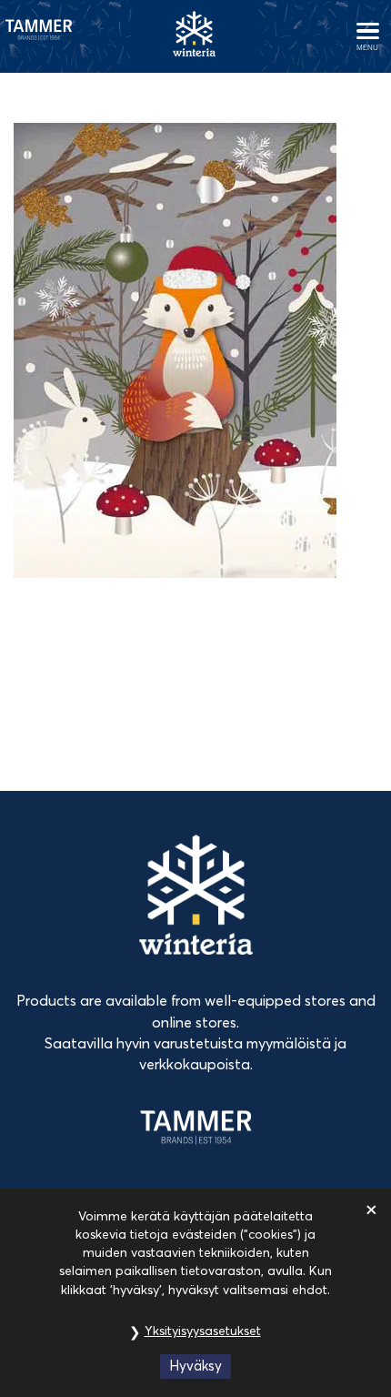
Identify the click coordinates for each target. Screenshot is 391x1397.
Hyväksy (195, 1365)
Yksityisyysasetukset (203, 1330)
